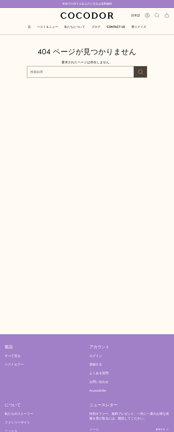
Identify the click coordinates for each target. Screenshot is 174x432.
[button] (29, 27)
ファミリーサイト (17, 422)
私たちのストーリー (19, 413)
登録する (95, 364)
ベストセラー (14, 364)
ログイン (95, 356)
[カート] (167, 15)
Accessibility (97, 390)
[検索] (140, 72)
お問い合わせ (98, 381)
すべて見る (13, 356)
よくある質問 (98, 373)
